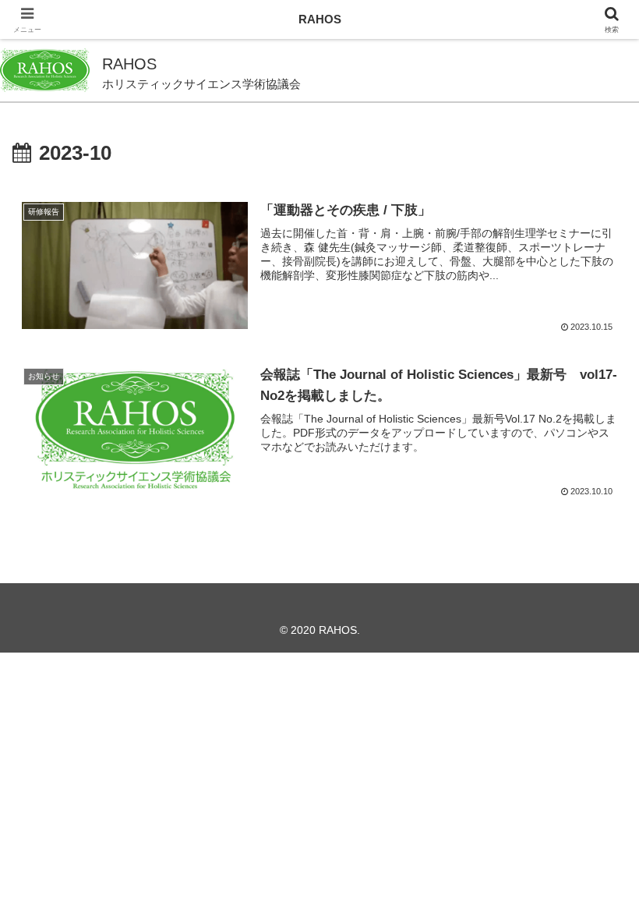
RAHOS (319, 19)
